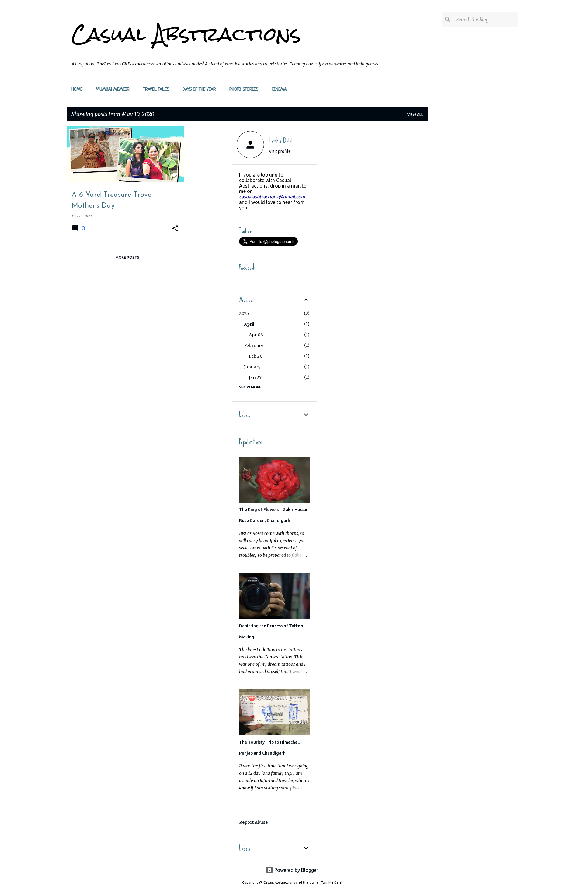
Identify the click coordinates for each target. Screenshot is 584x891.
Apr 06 (256, 335)
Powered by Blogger (295, 870)
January (252, 367)
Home (76, 89)
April (249, 324)
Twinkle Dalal (280, 140)
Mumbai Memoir (113, 89)
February (253, 345)
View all (415, 115)
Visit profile (280, 151)
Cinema (279, 89)
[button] (175, 229)
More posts (127, 257)
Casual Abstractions (186, 33)
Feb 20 (255, 356)
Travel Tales (156, 89)
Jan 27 (255, 377)
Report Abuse (253, 822)
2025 (244, 313)
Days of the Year (199, 89)
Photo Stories (243, 89)
